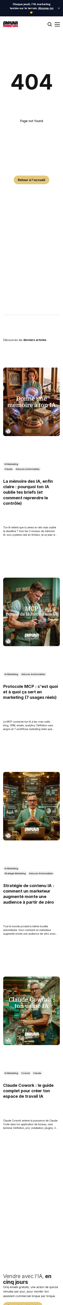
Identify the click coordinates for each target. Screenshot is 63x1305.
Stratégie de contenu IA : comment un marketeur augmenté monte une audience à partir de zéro (28, 894)
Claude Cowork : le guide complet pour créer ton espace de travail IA (28, 1091)
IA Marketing (11, 464)
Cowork (25, 1073)
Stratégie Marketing (15, 873)
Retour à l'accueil (31, 180)
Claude (8, 469)
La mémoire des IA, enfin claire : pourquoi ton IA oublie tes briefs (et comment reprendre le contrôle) (28, 492)
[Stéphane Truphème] (8, 431)
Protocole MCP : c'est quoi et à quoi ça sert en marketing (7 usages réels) (30, 692)
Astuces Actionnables (28, 469)
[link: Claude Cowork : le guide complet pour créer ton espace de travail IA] (31, 1044)
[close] (59, 8)
